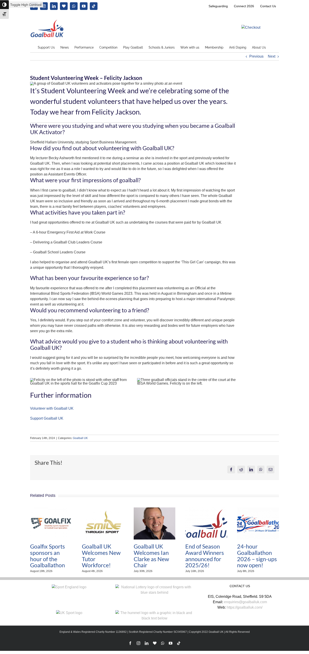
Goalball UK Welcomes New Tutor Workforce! (101, 555)
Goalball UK (80, 438)
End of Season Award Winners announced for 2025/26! (204, 555)
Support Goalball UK (46, 418)
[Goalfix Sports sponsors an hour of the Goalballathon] (51, 509)
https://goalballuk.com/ (244, 607)
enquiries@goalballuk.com (245, 602)
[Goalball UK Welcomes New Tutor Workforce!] (103, 509)
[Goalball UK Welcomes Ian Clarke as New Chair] (155, 509)
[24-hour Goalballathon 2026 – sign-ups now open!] (258, 509)
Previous (256, 56)
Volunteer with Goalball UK (52, 408)
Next (271, 56)
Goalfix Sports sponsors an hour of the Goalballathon (47, 555)
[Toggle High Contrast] (4, 4)
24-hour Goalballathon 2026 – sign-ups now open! (257, 555)
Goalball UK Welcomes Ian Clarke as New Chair (151, 555)
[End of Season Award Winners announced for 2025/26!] (206, 509)
